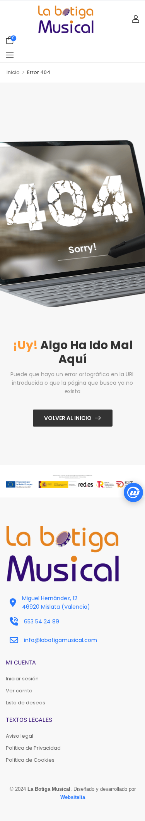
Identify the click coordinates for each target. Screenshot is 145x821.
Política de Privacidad (33, 748)
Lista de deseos (25, 702)
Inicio (13, 72)
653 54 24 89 (41, 621)
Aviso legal (19, 736)
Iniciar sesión (22, 678)
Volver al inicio (68, 418)
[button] (10, 55)
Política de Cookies (30, 760)
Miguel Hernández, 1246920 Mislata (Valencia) (56, 602)
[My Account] (136, 19)
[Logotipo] (66, 19)
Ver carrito (19, 690)
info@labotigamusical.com (60, 640)
